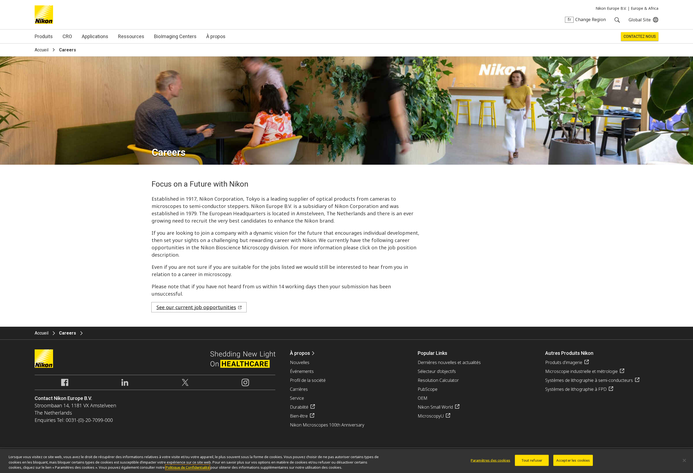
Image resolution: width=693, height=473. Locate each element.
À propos (215, 36)
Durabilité (299, 407)
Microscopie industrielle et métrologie (581, 371)
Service (297, 398)
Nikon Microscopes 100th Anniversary (327, 425)
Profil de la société (308, 380)
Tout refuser (531, 460)
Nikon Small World (435, 407)
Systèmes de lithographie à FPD (576, 389)
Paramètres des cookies (490, 460)
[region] (346, 461)
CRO (67, 36)
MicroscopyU (431, 416)
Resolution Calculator (438, 380)
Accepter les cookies (573, 460)
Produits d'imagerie (563, 362)
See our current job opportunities (196, 307)
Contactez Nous (639, 36)
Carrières (299, 389)
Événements (302, 371)
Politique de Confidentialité (188, 467)
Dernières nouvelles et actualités (449, 362)
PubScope (427, 389)
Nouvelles (299, 362)
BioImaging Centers (175, 36)
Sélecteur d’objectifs (437, 371)
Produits (44, 36)
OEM (422, 398)
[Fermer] (684, 460)
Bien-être (299, 416)
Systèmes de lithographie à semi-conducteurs (589, 380)
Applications (95, 36)
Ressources (131, 36)
